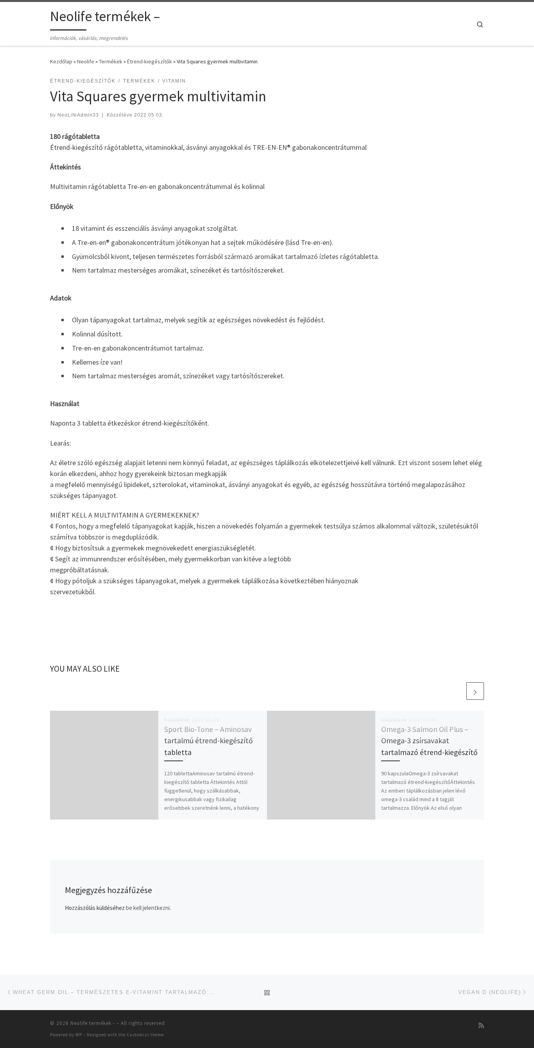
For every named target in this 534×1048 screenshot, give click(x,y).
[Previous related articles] (456, 691)
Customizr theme (145, 1034)
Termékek (110, 61)
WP (78, 1034)
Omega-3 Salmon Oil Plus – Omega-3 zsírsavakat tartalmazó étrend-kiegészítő (429, 740)
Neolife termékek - (92, 1023)
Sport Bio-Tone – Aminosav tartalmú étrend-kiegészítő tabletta (208, 740)
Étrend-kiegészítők (149, 61)
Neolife (85, 61)
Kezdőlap (61, 61)
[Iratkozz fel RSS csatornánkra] (481, 1025)
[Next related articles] (475, 691)
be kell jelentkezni (148, 907)
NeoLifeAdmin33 (78, 115)
